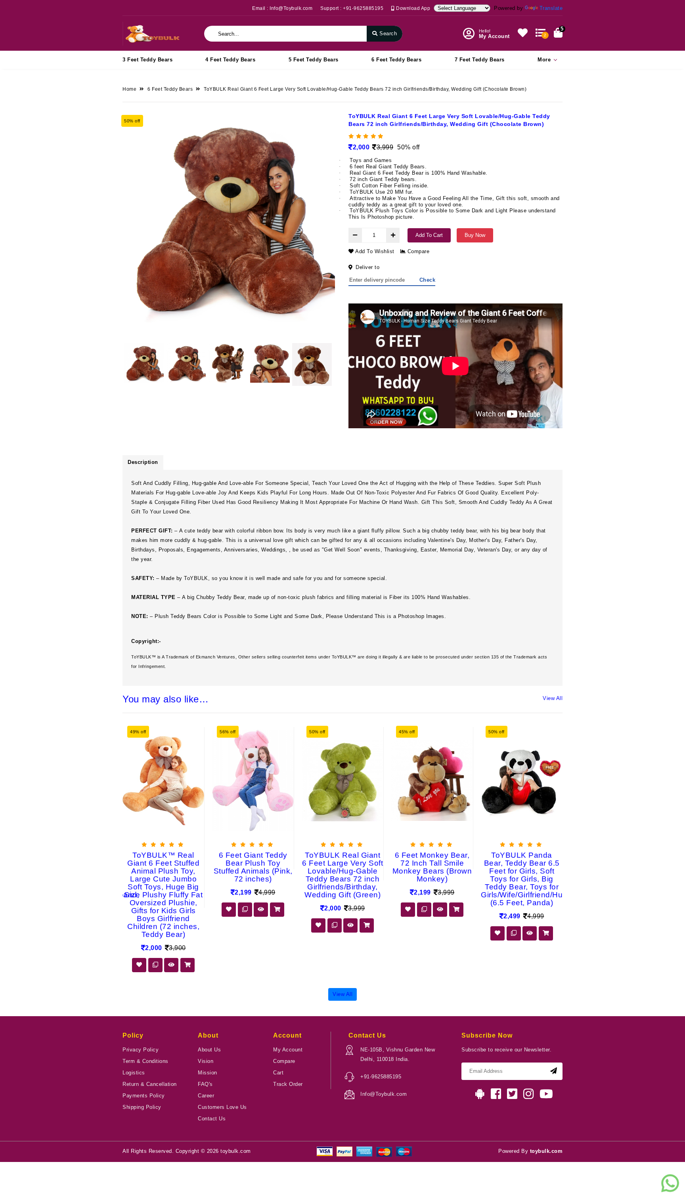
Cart (278, 1073)
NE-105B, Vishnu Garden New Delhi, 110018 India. (397, 1054)
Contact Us (212, 1119)
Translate (551, 8)
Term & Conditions (145, 1061)
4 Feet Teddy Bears (230, 60)
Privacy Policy (140, 1050)
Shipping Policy (141, 1107)
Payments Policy (143, 1096)
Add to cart (429, 235)
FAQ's (205, 1084)
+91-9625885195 (380, 1077)
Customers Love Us (222, 1107)
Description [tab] (143, 462)
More (544, 60)
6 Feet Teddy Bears (396, 60)
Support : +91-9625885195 (351, 8)
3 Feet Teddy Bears (147, 60)
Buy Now (475, 235)
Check (427, 280)
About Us (209, 1050)
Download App (412, 8)
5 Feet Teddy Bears (314, 60)
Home (129, 89)
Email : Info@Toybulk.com (282, 8)
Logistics (133, 1073)
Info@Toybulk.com (383, 1094)
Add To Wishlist (374, 251)
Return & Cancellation (149, 1084)
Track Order (288, 1084)
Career (206, 1096)
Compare (417, 251)
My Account (287, 1050)
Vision (205, 1061)
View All (553, 698)
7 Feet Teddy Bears (480, 60)
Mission (207, 1073)
